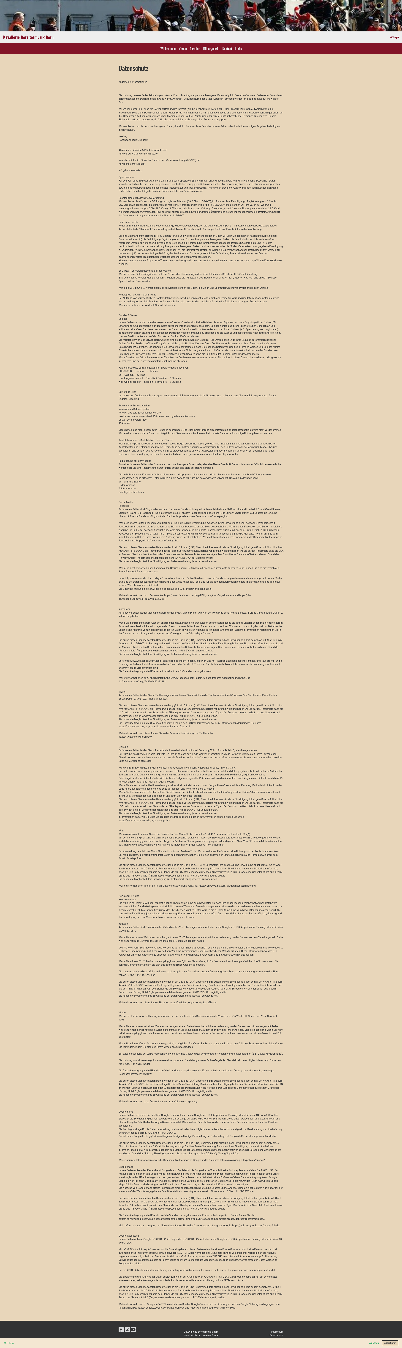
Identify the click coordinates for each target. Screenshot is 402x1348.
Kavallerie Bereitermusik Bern (28, 37)
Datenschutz (276, 1335)
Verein (183, 48)
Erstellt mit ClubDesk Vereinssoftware (201, 1335)
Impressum (277, 1331)
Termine (195, 48)
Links (238, 48)
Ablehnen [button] (374, 1343)
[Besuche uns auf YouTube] (133, 1330)
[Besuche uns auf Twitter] (127, 1330)
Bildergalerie (211, 48)
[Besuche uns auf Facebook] (121, 1330)
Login (396, 37)
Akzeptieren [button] (390, 1343)
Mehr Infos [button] (9, 1343)
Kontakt (227, 48)
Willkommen (168, 48)
